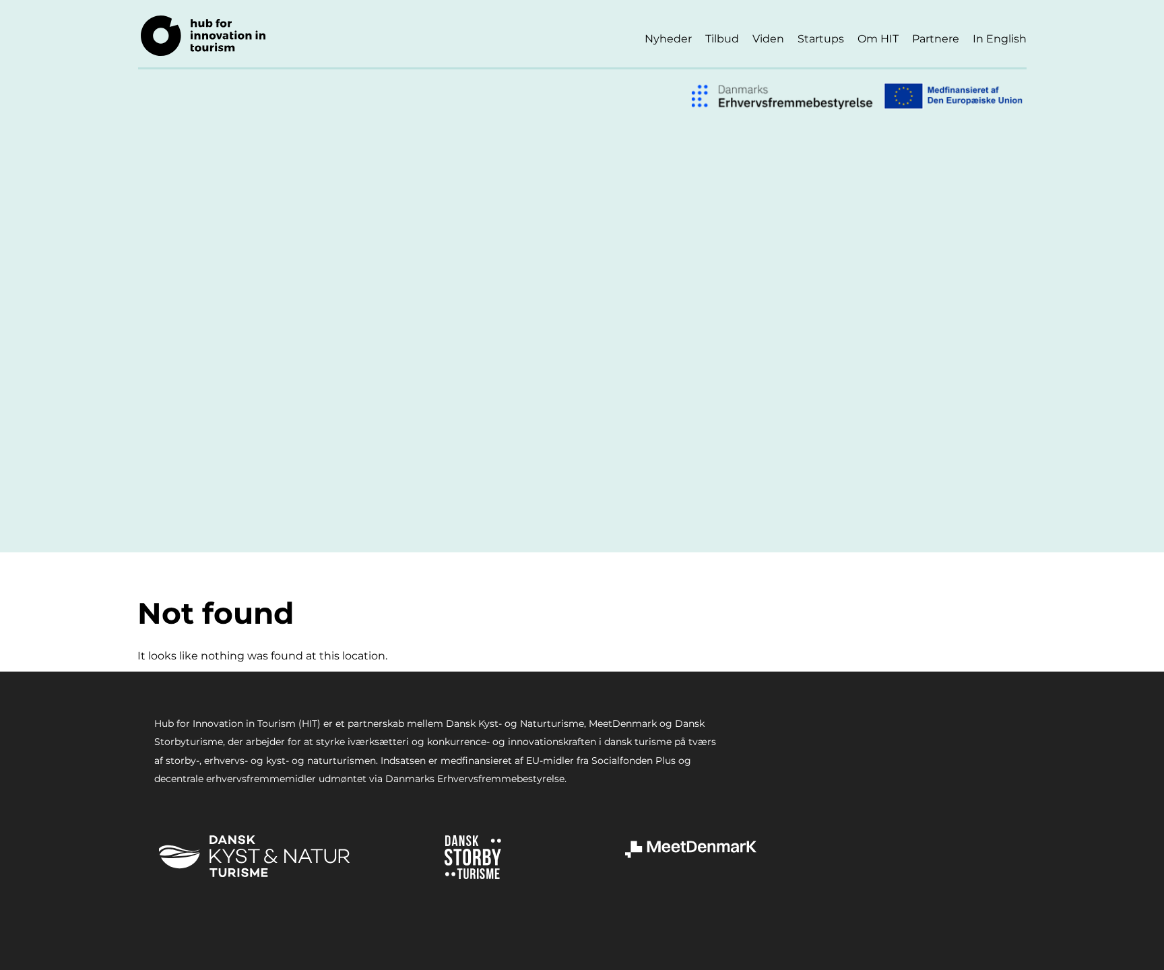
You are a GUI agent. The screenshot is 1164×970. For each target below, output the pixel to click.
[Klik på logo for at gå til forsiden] (203, 35)
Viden (768, 38)
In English (1000, 38)
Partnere (935, 38)
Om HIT (878, 38)
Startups (821, 38)
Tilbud (722, 38)
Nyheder (668, 38)
